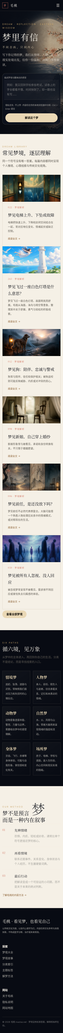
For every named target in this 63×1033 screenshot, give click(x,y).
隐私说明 (7, 1002)
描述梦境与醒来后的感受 (15, 77)
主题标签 (7, 970)
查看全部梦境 (14, 614)
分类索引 (7, 964)
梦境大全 (7, 952)
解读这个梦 (31, 117)
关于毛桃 (7, 996)
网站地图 (7, 1008)
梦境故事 (7, 958)
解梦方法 (7, 976)
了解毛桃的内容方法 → (14, 895)
